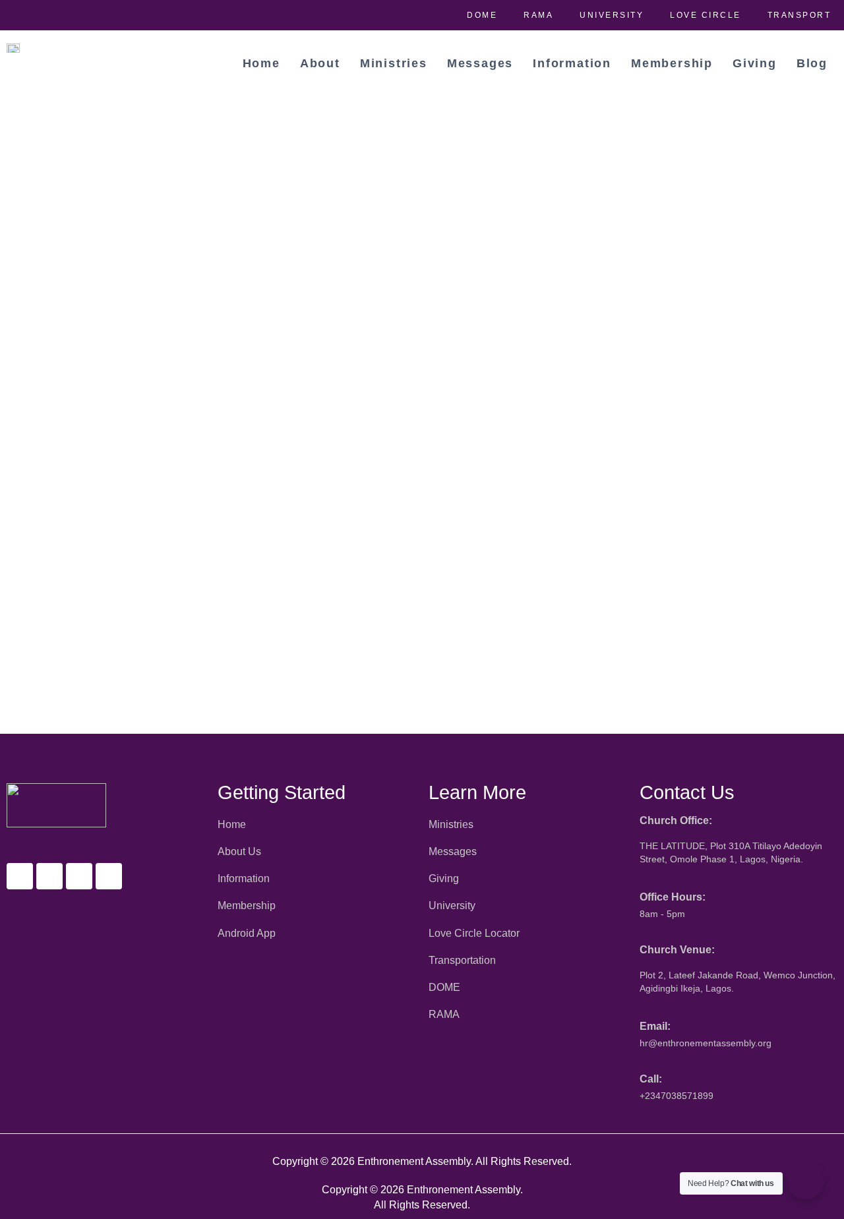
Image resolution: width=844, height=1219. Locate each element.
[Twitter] (49, 876)
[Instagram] (79, 876)
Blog (812, 63)
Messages (480, 63)
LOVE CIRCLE (705, 15)
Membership (672, 63)
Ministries (393, 63)
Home (261, 63)
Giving (755, 63)
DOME (482, 15)
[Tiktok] (109, 876)
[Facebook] (20, 876)
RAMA (538, 15)
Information (572, 63)
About (320, 63)
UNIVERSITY (612, 15)
